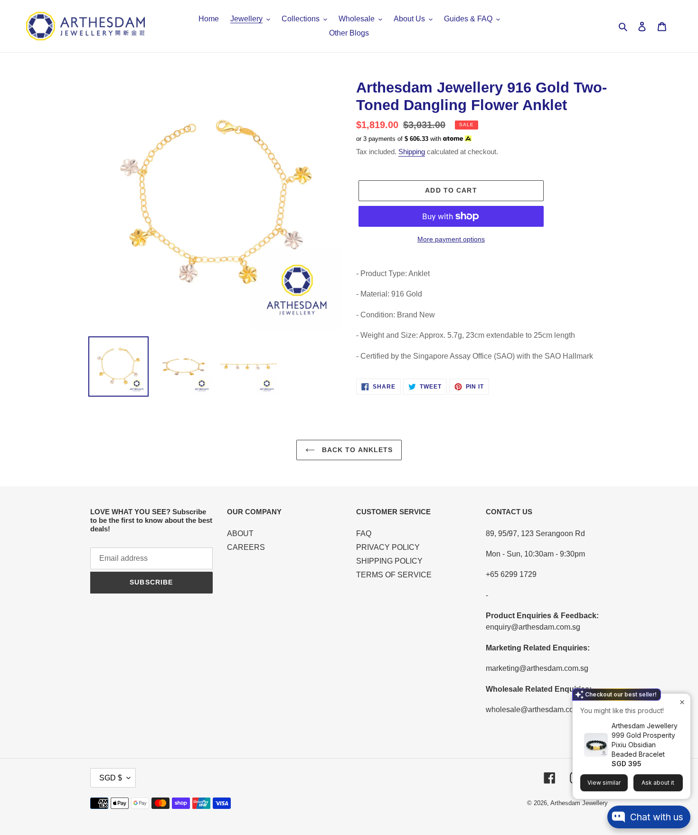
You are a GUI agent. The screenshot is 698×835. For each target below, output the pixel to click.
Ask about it (657, 782)
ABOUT (240, 533)
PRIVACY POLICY (388, 547)
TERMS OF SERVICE (394, 575)
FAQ (363, 533)
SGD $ (110, 778)
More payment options (451, 239)
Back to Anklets (356, 450)
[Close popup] (682, 701)
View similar (604, 782)
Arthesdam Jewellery (579, 803)
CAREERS (246, 547)
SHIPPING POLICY (389, 561)
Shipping (411, 152)
